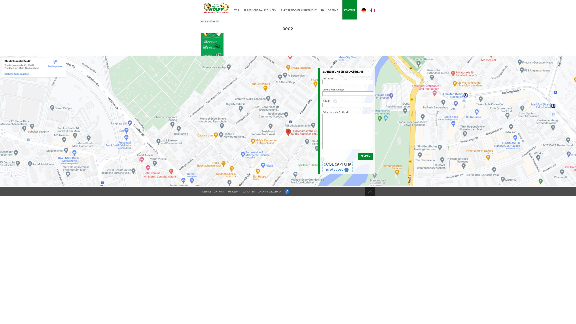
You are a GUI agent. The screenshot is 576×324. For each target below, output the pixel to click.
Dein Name (327, 78)
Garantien (249, 191)
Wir (236, 10)
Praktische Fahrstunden (260, 10)
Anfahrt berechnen (269, 191)
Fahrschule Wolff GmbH (216, 10)
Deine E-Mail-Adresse (333, 89)
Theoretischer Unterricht (299, 10)
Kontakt (349, 10)
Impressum (234, 191)
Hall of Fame (329, 10)
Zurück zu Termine (210, 21)
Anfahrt (219, 191)
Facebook (287, 191)
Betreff (326, 101)
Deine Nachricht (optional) (335, 112)
